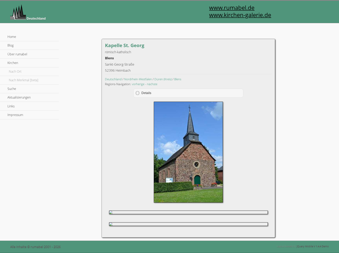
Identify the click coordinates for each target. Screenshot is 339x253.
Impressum (15, 115)
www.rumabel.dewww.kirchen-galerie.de (240, 11)
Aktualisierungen (19, 97)
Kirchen (31, 63)
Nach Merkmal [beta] (23, 80)
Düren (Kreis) (163, 79)
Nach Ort (15, 71)
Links (11, 106)
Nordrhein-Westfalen (138, 79)
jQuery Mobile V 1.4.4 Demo (313, 246)
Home (11, 37)
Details (163, 93)
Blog (10, 45)
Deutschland (113, 79)
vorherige (138, 84)
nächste (152, 84)
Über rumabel (17, 54)
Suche (11, 89)
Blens (177, 79)
